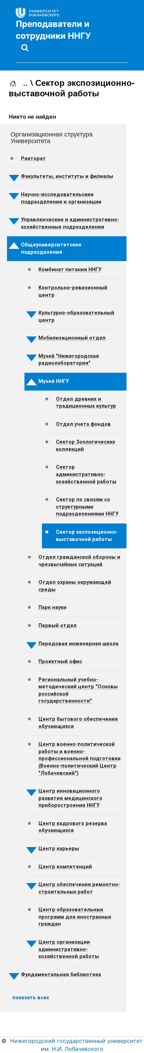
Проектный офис (60, 662)
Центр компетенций (65, 867)
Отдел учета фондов (83, 424)
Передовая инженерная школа (78, 644)
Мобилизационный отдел (72, 338)
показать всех (30, 998)
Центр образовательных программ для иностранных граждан (74, 917)
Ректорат (33, 159)
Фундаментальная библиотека (61, 975)
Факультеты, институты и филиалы (67, 176)
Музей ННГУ (53, 381)
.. (25, 82)
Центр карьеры (58, 849)
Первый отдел (57, 626)
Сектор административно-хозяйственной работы (86, 474)
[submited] (25, 47)
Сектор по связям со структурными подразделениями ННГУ (87, 507)
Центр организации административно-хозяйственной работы (68, 949)
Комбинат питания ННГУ (69, 270)
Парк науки (52, 607)
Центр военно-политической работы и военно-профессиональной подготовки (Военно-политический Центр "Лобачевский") (79, 758)
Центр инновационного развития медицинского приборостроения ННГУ (70, 798)
